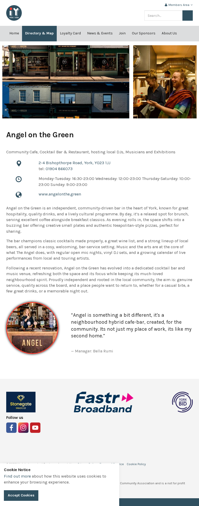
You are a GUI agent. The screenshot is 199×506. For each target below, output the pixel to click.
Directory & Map (39, 33)
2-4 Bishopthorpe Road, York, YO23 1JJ (74, 162)
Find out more (17, 476)
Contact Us (19, 49)
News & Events (100, 33)
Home (14, 33)
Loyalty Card (70, 33)
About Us (169, 33)
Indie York (14, 13)
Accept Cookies (21, 495)
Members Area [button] (178, 5)
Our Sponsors (143, 33)
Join (122, 33)
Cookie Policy (136, 464)
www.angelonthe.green (60, 194)
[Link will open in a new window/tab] (11, 427)
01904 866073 (59, 168)
